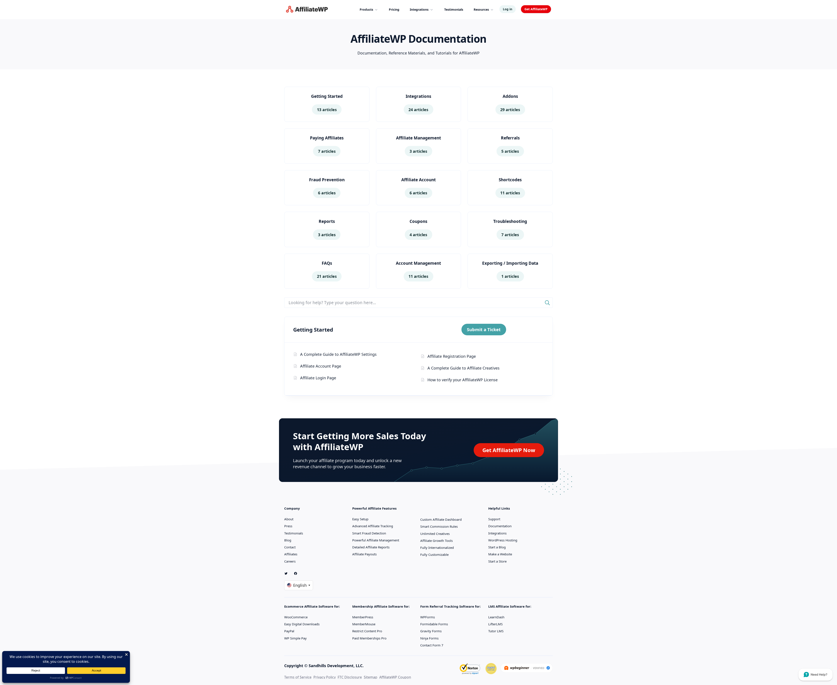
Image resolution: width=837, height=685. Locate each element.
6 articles (327, 192)
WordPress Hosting (502, 540)
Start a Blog (497, 547)
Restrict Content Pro (367, 631)
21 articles (327, 276)
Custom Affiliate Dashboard (441, 519)
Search (547, 302)
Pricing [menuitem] (394, 9)
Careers (290, 561)
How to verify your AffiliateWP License (462, 379)
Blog (287, 540)
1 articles (510, 276)
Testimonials (293, 533)
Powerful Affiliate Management (375, 540)
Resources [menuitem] (481, 9)
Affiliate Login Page (318, 377)
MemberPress (362, 617)
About (288, 519)
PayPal (289, 631)
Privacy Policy (324, 677)
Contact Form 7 (431, 645)
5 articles (510, 151)
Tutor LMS (496, 631)
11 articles (510, 192)
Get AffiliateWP (536, 9)
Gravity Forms (431, 631)
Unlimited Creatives (435, 533)
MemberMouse (363, 624)
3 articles (418, 151)
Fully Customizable (434, 554)
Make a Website (500, 554)
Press (288, 526)
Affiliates (290, 554)
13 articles (327, 109)
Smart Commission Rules (439, 526)
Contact (290, 547)
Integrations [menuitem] (419, 9)
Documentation (500, 526)
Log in (507, 9)
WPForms (427, 617)
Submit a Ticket (484, 329)
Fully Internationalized (437, 547)
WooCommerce (296, 617)
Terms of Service (297, 677)
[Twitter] (287, 573)
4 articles (418, 234)
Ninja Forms (429, 638)
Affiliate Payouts (364, 554)
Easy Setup (360, 519)
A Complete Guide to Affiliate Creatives (463, 368)
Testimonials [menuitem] (453, 9)
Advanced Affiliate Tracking (372, 526)
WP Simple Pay (295, 638)
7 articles (327, 151)
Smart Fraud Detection (369, 533)
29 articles (510, 109)
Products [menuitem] (366, 9)
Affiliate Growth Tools (436, 540)
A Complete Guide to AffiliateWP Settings (338, 354)
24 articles (418, 109)
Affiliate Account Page (320, 366)
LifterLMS (495, 624)
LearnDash (496, 617)
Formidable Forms (434, 624)
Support (494, 519)
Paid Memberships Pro (369, 638)
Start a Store (497, 561)
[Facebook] (297, 573)
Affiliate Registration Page (451, 356)
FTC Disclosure (350, 677)
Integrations (497, 533)
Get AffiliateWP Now (508, 450)
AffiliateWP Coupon (395, 677)
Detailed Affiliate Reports (371, 547)
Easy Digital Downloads (302, 624)
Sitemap (370, 677)
